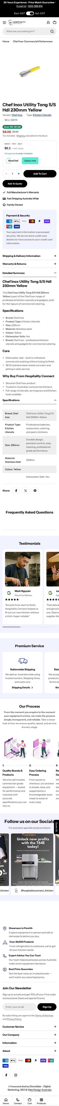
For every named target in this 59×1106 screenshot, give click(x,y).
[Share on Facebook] (16, 490)
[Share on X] (25, 490)
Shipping (20, 135)
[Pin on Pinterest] (35, 490)
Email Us (21, 6)
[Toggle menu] (4, 22)
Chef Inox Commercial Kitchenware (33, 41)
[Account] (48, 22)
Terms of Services (44, 1015)
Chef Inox (17, 115)
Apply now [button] (30, 160)
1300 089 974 (35, 6)
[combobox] (29, 31)
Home (6, 41)
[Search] (52, 31)
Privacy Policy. (14, 1019)
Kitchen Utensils (42, 115)
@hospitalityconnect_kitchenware (35, 890)
